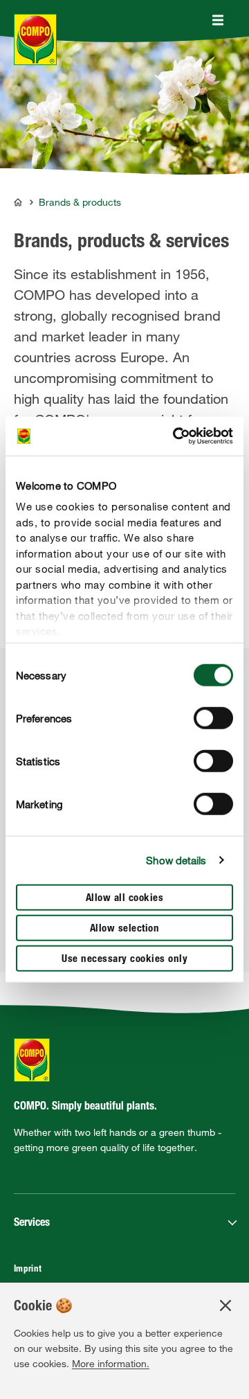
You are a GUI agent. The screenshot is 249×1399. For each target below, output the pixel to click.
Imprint (28, 1269)
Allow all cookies (125, 898)
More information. (110, 1363)
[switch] (213, 717)
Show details (176, 860)
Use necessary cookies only (124, 959)
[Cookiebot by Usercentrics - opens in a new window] (175, 436)
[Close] (218, 20)
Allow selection (125, 928)
